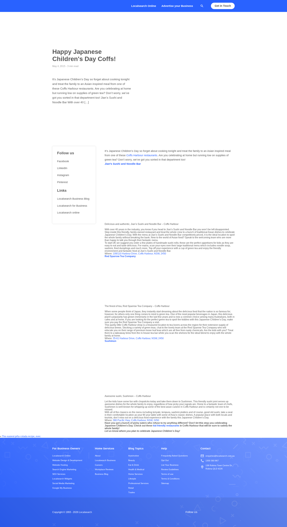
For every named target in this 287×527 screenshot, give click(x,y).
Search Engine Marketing (64, 469)
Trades (131, 492)
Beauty (131, 460)
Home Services (135, 474)
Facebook (63, 161)
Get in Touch (223, 5)
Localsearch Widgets (62, 478)
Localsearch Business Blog (73, 198)
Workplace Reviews (104, 469)
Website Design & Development (67, 460)
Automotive (133, 455)
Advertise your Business (177, 5)
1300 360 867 (209, 461)
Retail (131, 488)
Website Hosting (60, 465)
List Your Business (169, 465)
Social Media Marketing (63, 483)
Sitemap (165, 483)
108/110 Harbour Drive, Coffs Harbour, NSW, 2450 (139, 253)
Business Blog (101, 474)
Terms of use (167, 474)
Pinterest (62, 182)
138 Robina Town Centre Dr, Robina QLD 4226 (216, 467)
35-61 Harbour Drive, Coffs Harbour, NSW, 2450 (138, 338)
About (97, 455)
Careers (99, 465)
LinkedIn (62, 168)
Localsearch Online (143, 5)
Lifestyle (132, 478)
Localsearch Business (105, 460)
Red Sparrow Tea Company (120, 256)
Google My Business (62, 488)
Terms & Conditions (170, 478)
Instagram (63, 175)
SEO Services (58, 474)
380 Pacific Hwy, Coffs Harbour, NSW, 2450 (136, 420)
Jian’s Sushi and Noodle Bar (123, 163)
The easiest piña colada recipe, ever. (21, 436)
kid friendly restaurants (166, 425)
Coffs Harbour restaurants (141, 155)
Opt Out (165, 460)
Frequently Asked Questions (174, 455)
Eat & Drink (133, 465)
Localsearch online (68, 212)
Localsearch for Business (72, 205)
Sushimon (110, 341)
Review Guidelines (170, 469)
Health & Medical (136, 469)
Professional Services (138, 483)
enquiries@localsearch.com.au (217, 456)
